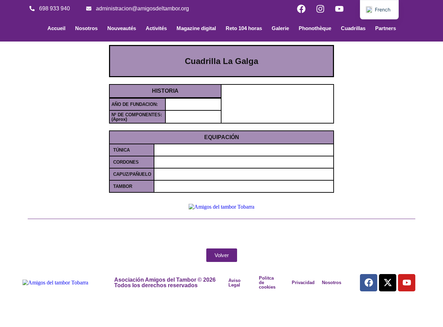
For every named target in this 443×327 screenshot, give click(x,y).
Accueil (56, 28)
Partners (385, 28)
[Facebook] (301, 8)
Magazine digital (196, 28)
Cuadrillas (353, 28)
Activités (156, 28)
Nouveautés (121, 28)
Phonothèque (315, 28)
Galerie (280, 28)
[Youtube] (339, 8)
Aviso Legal (234, 283)
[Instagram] (320, 8)
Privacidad (303, 282)
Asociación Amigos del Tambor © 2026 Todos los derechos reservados (165, 282)
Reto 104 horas (244, 28)
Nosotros (86, 28)
